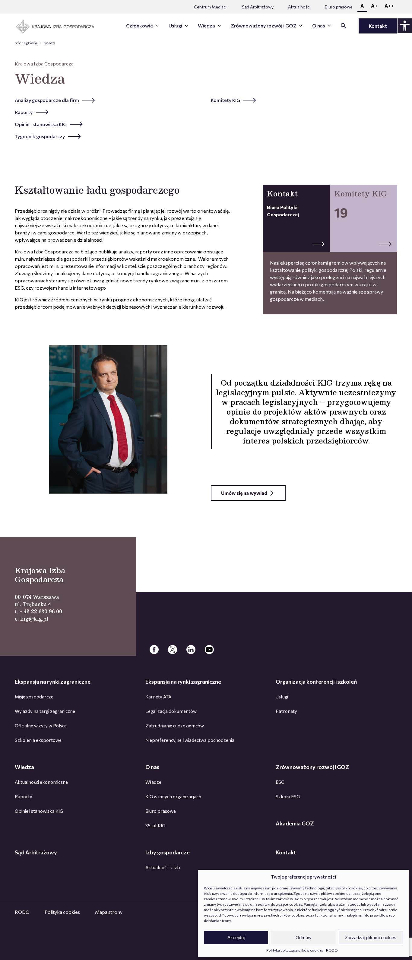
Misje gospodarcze (34, 696)
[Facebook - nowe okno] (154, 650)
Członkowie (139, 25)
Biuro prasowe (339, 6)
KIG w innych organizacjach (173, 796)
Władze (153, 782)
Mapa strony (108, 912)
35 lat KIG (155, 825)
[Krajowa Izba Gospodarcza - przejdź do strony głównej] (59, 26)
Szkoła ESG (288, 796)
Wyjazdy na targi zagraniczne (45, 711)
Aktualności (299, 6)
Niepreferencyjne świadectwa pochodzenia (189, 740)
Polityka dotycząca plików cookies (294, 950)
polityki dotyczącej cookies (280, 904)
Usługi (175, 25)
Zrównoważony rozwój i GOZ (263, 25)
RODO (332, 950)
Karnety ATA (158, 696)
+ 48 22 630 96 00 (41, 611)
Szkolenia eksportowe (38, 740)
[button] (344, 27)
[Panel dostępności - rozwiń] (405, 25)
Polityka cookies (62, 912)
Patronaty (286, 711)
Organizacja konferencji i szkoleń (316, 681)
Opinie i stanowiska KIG (39, 811)
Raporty (23, 796)
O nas (318, 25)
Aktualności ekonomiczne (41, 782)
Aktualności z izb (162, 867)
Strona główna (26, 43)
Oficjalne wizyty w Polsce (41, 725)
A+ (374, 5)
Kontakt (378, 26)
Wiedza (206, 25)
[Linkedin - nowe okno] (191, 650)
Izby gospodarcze (167, 852)
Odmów (303, 937)
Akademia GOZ (295, 823)
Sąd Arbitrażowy (258, 6)
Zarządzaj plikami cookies (370, 937)
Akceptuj (236, 937)
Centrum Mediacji (210, 6)
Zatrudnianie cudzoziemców (174, 725)
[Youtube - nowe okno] (209, 650)
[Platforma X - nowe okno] (172, 650)
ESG (280, 782)
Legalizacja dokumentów (171, 711)
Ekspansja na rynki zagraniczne (52, 681)
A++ (389, 5)
